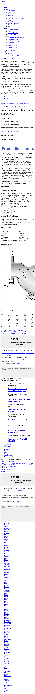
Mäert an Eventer (13, 33)
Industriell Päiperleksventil (8, 466)
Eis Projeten (11, 49)
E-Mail (16, 131)
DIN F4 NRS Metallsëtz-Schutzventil (16, 333)
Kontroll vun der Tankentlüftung (17, 18)
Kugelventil (11, 15)
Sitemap (31, 460)
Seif (9, 26)
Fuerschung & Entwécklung (16, 37)
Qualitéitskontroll (13, 39)
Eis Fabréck (11, 31)
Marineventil (4, 463)
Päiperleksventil (12, 12)
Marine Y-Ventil (29, 464)
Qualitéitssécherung (13, 41)
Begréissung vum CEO (14, 29)
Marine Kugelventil (18, 464)
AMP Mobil (11, 461)
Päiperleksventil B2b (6, 464)
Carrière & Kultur (13, 34)
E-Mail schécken (5, 469)
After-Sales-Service (13, 55)
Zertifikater (11, 42)
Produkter (7, 9)
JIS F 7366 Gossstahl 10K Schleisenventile (17, 421)
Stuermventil (11, 25)
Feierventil (11, 20)
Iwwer (6, 28)
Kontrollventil (12, 22)
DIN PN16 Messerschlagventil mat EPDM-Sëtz (19, 400)
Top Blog (4, 461)
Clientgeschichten (13, 47)
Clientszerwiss (8, 52)
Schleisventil (11, 10)
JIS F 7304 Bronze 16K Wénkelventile (16, 431)
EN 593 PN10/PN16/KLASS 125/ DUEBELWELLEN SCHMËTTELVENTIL (14, 330)
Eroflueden (11, 53)
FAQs (9, 56)
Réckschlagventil (13, 14)
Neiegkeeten (7, 44)
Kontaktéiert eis (8, 58)
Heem (6, 7)
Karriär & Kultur (12, 45)
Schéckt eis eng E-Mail (7, 131)
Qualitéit (6, 36)
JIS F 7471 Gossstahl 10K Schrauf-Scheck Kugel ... (17, 390)
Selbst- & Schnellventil (14, 23)
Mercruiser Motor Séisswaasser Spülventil (20, 463)
